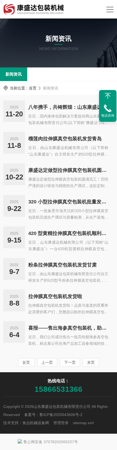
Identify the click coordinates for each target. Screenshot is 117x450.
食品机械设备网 (35, 423)
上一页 (47, 362)
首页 (32, 88)
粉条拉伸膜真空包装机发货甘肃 (62, 265)
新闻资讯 (13, 74)
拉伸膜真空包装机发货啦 (55, 296)
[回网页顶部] (108, 96)
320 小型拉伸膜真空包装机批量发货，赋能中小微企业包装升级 (68, 201)
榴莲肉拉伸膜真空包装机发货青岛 (65, 138)
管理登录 (61, 423)
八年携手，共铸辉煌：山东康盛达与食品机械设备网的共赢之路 (68, 107)
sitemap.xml (83, 423)
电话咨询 (107, 115)
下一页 (70, 362)
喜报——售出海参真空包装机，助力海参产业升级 (68, 328)
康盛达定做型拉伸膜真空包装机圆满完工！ (68, 170)
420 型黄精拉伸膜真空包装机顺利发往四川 (68, 233)
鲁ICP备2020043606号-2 (60, 414)
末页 (91, 362)
